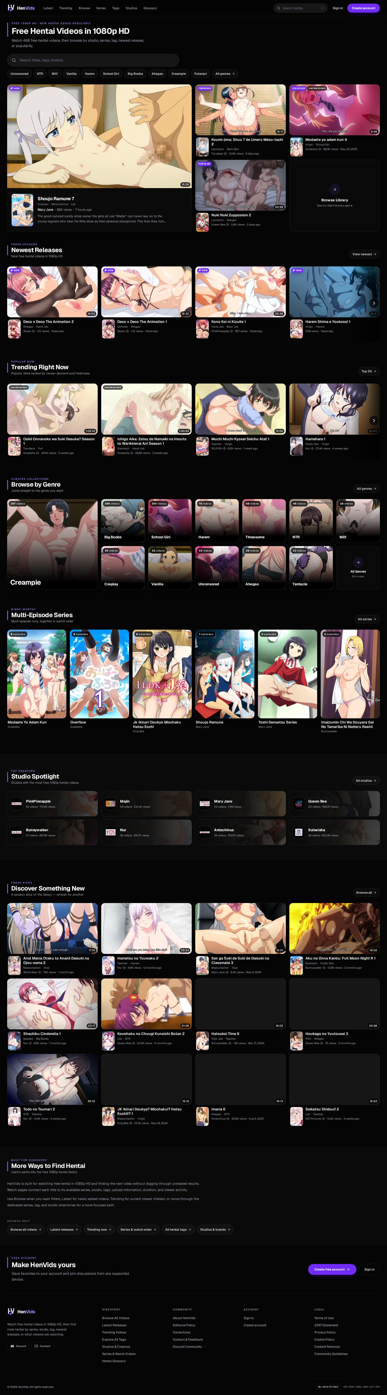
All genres (222, 74)
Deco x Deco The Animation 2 (48, 322)
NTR (40, 74)
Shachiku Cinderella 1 (42, 1034)
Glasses (28, 1039)
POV (308, 1039)
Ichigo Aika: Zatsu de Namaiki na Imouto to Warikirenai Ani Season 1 (152, 441)
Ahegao (157, 74)
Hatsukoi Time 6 (225, 1034)
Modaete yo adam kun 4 (326, 139)
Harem (90, 74)
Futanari (200, 74)
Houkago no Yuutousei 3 (326, 1034)
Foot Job (217, 1039)
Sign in (338, 8)
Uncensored (19, 74)
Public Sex (312, 444)
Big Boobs (135, 74)
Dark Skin (233, 149)
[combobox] (300, 8)
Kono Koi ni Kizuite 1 (228, 322)
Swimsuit (123, 448)
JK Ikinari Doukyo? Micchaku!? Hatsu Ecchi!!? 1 (149, 1111)
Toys (234, 968)
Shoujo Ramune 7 (56, 199)
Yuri (40, 448)
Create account (363, 8)
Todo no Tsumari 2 (39, 1109)
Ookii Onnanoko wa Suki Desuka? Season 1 (59, 441)
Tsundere (29, 448)
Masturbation (32, 968)
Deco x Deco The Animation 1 (142, 322)
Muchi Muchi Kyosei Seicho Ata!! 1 (240, 439)
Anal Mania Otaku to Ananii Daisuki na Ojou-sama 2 (56, 960)
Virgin (309, 144)
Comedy (122, 326)
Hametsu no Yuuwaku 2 (137, 958)
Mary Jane (45, 210)
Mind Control (60, 204)
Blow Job (232, 326)
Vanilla (71, 74)
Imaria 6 (218, 1109)
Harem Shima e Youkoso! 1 (327, 322)
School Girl (111, 74)
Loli (73, 204)
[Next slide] (374, 303)
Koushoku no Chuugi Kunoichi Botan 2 (151, 1034)
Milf (55, 74)
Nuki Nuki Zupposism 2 (231, 215)
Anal (46, 968)
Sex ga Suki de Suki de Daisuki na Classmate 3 (240, 960)
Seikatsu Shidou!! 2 (322, 1109)
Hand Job (42, 326)
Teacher (216, 444)
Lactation (217, 149)
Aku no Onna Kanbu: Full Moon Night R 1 (340, 958)
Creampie (179, 74)
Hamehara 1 (315, 439)
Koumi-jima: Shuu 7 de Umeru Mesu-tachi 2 (247, 141)
